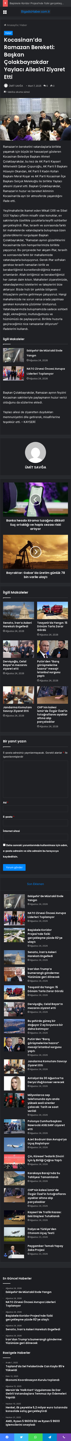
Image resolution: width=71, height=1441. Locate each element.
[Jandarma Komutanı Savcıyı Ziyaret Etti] (18, 695)
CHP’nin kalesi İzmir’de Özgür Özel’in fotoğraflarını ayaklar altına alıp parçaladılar (52, 714)
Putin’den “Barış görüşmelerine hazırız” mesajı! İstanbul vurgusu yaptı (48, 669)
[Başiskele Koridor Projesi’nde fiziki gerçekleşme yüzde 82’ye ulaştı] (14, 935)
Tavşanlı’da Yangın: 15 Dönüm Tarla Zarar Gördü (52, 626)
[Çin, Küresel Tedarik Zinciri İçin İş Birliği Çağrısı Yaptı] (14, 1161)
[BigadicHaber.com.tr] (35, 11)
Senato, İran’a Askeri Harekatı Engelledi (17, 624)
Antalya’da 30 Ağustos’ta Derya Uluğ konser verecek (46, 1080)
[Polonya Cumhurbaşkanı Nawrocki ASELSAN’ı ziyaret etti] (14, 1126)
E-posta (8, 816)
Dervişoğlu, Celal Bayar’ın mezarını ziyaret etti (15, 665)
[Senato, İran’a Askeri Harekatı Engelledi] (18, 610)
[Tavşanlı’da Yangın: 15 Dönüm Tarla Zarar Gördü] (52, 610)
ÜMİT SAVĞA (16, 85)
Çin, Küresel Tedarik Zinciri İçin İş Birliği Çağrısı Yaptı (46, 1158)
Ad (5, 802)
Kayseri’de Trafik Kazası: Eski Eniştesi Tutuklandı (45, 1214)
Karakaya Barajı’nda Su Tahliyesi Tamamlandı (44, 1175)
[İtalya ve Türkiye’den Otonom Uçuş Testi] (14, 1234)
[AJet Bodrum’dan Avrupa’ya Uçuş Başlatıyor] (14, 1144)
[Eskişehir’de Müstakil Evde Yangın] (13, 355)
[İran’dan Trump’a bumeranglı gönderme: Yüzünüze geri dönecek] (14, 974)
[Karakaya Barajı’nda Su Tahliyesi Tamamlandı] (14, 1178)
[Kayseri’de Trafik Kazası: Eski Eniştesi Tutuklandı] (14, 1217)
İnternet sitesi (11, 830)
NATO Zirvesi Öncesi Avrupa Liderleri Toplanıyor (47, 915)
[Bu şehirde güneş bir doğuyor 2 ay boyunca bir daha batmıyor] (14, 1026)
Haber (23, 25)
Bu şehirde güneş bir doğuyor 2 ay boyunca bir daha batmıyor (45, 1025)
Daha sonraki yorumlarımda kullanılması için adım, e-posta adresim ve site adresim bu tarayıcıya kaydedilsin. (35, 851)
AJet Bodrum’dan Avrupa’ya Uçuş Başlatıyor (47, 1141)
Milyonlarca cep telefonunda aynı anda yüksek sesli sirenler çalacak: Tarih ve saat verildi (43, 1103)
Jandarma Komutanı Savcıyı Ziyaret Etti (17, 709)
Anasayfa (12, 25)
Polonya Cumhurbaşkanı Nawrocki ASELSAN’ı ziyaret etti (46, 1125)
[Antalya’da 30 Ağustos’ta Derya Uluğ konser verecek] (14, 1083)
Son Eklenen (35, 884)
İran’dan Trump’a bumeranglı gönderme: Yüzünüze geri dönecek (44, 973)
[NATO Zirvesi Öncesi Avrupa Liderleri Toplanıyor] (13, 373)
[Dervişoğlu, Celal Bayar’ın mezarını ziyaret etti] (18, 649)
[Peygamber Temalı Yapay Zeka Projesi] (14, 1251)
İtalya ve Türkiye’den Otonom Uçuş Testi (42, 1231)
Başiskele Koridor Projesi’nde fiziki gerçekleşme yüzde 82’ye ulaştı (45, 936)
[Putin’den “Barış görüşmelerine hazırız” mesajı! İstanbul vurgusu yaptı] (52, 649)
